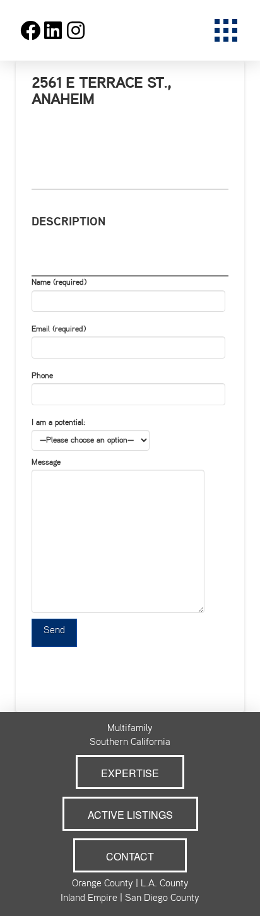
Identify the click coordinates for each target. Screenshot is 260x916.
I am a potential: (58, 423)
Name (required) (59, 283)
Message (46, 463)
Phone (42, 376)
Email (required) (59, 329)
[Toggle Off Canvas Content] (226, 30)
